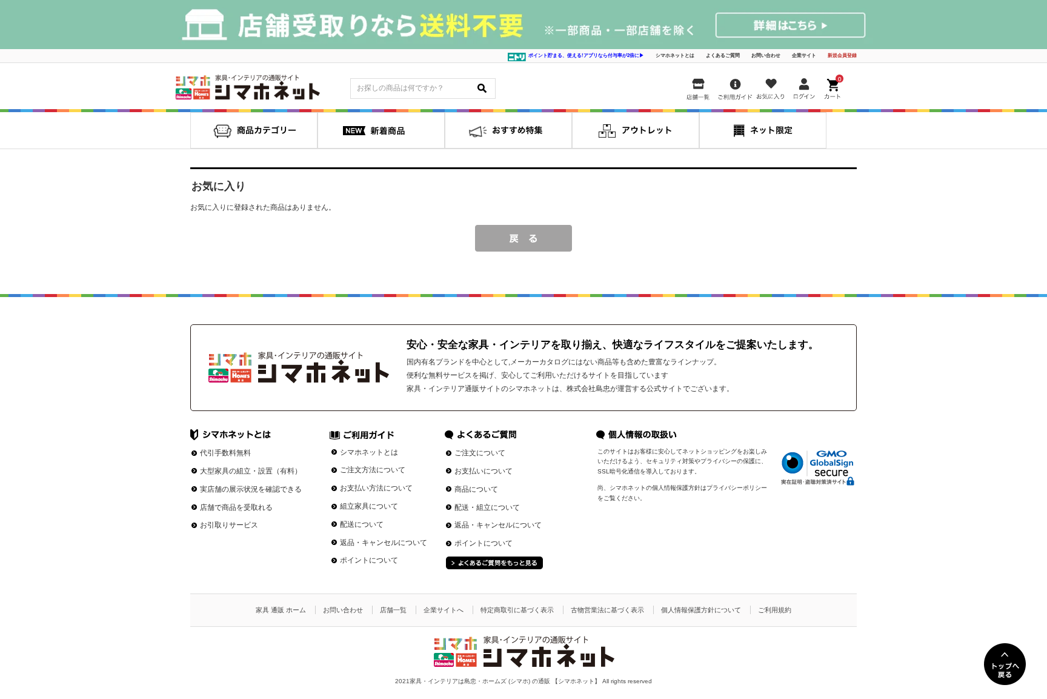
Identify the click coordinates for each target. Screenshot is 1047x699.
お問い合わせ (765, 55)
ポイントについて (369, 560)
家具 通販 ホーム (281, 610)
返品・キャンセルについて (383, 542)
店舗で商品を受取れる (236, 507)
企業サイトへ (444, 610)
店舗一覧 (393, 610)
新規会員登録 (842, 55)
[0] (833, 86)
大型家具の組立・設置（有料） (251, 471)
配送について (362, 524)
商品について (476, 489)
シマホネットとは (675, 55)
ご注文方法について (372, 470)
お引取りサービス (229, 525)
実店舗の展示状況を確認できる (251, 489)
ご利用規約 (774, 610)
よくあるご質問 (723, 55)
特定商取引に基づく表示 (517, 610)
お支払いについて (483, 471)
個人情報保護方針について (701, 610)
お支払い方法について (376, 488)
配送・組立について (487, 507)
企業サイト (804, 55)
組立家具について (369, 506)
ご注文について (479, 453)
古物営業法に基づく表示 (607, 610)
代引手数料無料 (225, 453)
